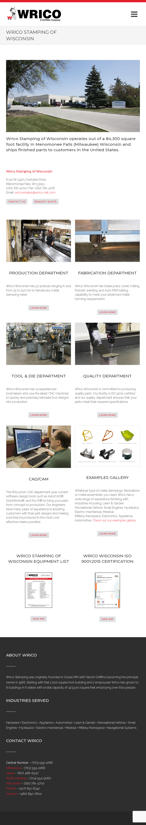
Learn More (38, 307)
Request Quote (45, 201)
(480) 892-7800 (31, 794)
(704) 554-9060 (40, 778)
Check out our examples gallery (114, 520)
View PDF (39, 618)
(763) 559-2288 (42, 762)
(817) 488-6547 (28, 773)
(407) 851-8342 (29, 788)
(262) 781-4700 (34, 783)
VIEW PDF (107, 619)
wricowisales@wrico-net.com (35, 192)
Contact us (16, 201)
